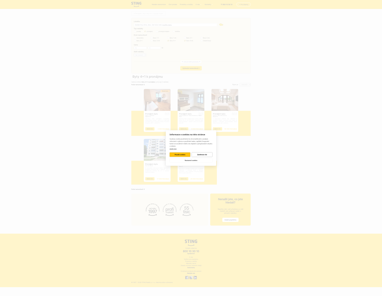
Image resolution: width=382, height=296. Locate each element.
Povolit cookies (180, 154)
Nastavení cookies (191, 160)
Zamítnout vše (202, 154)
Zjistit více (173, 149)
